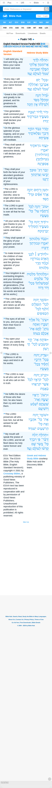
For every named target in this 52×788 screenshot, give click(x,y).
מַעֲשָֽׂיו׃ (44, 215)
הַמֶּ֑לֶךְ (45, 69)
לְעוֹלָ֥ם (37, 73)
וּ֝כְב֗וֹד (45, 263)
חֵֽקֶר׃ (30, 104)
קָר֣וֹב (43, 375)
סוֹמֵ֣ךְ (43, 300)
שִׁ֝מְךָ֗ (45, 73)
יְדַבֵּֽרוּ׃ (45, 248)
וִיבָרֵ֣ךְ (33, 439)
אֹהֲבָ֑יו (32, 419)
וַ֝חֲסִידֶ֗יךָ (33, 226)
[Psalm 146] (49, 358)
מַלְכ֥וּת (31, 274)
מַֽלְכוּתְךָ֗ (41, 274)
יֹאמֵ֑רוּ (45, 150)
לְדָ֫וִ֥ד (36, 60)
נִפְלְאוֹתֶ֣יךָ (34, 133)
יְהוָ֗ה (35, 435)
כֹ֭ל (38, 320)
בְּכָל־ (44, 80)
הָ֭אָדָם (45, 259)
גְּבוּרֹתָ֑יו (35, 259)
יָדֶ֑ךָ (30, 340)
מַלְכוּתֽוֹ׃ (44, 268)
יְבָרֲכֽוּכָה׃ (43, 231)
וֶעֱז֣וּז (44, 145)
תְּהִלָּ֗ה (43, 60)
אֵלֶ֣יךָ (32, 320)
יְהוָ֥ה (37, 206)
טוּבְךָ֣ (33, 170)
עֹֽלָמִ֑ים (38, 278)
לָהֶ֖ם (38, 329)
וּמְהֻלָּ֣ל (44, 100)
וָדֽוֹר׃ (40, 288)
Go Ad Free (4, 782)
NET (33, 46)
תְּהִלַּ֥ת (43, 435)
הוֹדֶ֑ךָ (31, 129)
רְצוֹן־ (43, 395)
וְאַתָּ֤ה (36, 324)
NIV (37, 46)
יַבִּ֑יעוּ (45, 174)
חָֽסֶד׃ (46, 199)
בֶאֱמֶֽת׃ (44, 389)
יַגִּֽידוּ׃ (46, 121)
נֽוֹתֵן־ (45, 329)
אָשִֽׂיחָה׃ (44, 138)
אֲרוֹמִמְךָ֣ (43, 64)
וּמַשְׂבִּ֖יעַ (43, 344)
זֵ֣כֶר (45, 170)
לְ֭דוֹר (39, 112)
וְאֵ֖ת (46, 424)
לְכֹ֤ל (30, 379)
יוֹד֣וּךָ (44, 222)
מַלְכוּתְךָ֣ (34, 239)
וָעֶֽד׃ (30, 73)
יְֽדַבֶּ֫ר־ (45, 439)
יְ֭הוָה (37, 222)
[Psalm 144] (3, 358)
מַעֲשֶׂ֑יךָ (44, 116)
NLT (41, 46)
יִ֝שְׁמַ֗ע (34, 404)
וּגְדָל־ (30, 194)
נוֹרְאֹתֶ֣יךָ (35, 145)
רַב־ (39, 170)
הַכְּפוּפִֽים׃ (43, 313)
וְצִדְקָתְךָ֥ (36, 174)
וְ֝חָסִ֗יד (45, 364)
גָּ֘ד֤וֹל (44, 95)
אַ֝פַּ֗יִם (38, 194)
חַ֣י (28, 344)
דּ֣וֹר (45, 112)
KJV (19, 46)
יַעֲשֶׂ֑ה (45, 399)
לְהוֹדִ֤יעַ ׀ (41, 254)
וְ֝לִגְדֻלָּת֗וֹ (44, 104)
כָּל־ (30, 211)
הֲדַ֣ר (38, 263)
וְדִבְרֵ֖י (45, 133)
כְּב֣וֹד (38, 129)
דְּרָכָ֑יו (37, 359)
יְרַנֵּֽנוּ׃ (46, 179)
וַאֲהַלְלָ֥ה (33, 84)
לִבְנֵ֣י (31, 254)
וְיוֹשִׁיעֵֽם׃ (43, 408)
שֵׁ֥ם (33, 444)
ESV (10, 46)
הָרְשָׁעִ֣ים (43, 428)
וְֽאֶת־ (37, 399)
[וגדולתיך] (42, 155)
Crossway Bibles (11, 473)
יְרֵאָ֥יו (35, 395)
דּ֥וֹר (46, 288)
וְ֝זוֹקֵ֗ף (45, 309)
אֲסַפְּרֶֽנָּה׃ (43, 164)
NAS (28, 46)
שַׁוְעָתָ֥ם (44, 404)
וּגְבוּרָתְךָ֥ (35, 243)
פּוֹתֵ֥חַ (43, 340)
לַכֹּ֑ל (31, 206)
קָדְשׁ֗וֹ (45, 448)
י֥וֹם (38, 80)
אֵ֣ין (36, 104)
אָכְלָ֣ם (45, 333)
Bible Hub (26, 522)
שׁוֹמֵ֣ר (43, 415)
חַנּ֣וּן (44, 190)
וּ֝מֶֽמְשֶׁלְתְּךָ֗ (42, 283)
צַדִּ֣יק (43, 355)
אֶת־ (32, 329)
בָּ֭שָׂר (40, 444)
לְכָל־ (45, 304)
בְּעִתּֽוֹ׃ (36, 333)
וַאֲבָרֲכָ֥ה (35, 69)
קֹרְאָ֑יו (37, 379)
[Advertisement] (29, 576)
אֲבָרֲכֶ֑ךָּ (44, 84)
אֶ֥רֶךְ (46, 194)
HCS (15, 46)
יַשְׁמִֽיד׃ (32, 428)
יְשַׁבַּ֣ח (31, 112)
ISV (23, 46)
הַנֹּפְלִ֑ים (36, 304)
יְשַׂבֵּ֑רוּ (45, 324)
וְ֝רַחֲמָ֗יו (44, 211)
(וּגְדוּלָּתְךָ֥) (42, 159)
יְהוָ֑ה (30, 190)
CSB (6, 46)
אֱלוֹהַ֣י (33, 64)
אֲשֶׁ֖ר (45, 384)
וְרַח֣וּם (38, 190)
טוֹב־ (44, 206)
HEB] (45, 46)
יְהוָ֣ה (38, 95)
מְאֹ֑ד (36, 100)
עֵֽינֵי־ (43, 320)
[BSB (43, 44)
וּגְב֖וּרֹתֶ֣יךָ (32, 116)
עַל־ (36, 211)
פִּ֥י (38, 439)
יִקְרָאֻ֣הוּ (36, 384)
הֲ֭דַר (44, 129)
